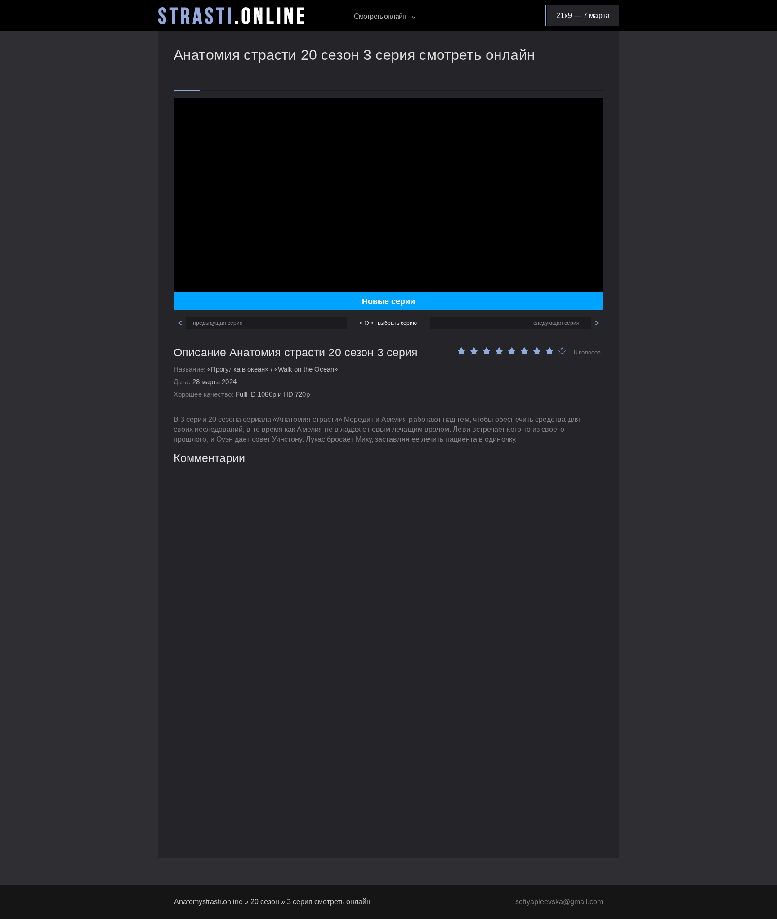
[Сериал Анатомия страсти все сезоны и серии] (231, 15)
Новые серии (388, 301)
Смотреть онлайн (380, 16)
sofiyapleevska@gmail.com (559, 902)
